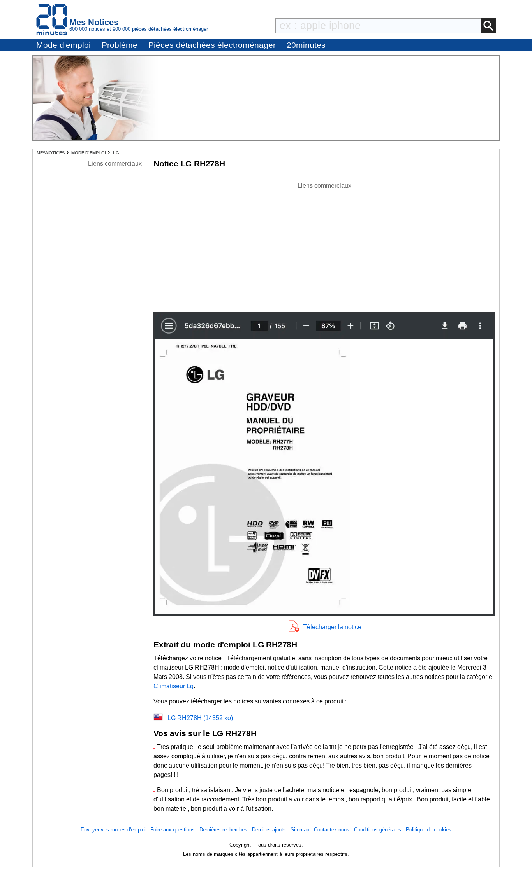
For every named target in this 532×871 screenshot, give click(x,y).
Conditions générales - (380, 830)
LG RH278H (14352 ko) (200, 718)
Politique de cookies (428, 830)
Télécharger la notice (332, 627)
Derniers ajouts (269, 830)
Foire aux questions (172, 830)
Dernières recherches (223, 830)
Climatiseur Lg (173, 686)
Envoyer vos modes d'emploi (113, 830)
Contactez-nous (331, 830)
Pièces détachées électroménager (212, 44)
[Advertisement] (324, 245)
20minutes (306, 44)
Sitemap (300, 830)
